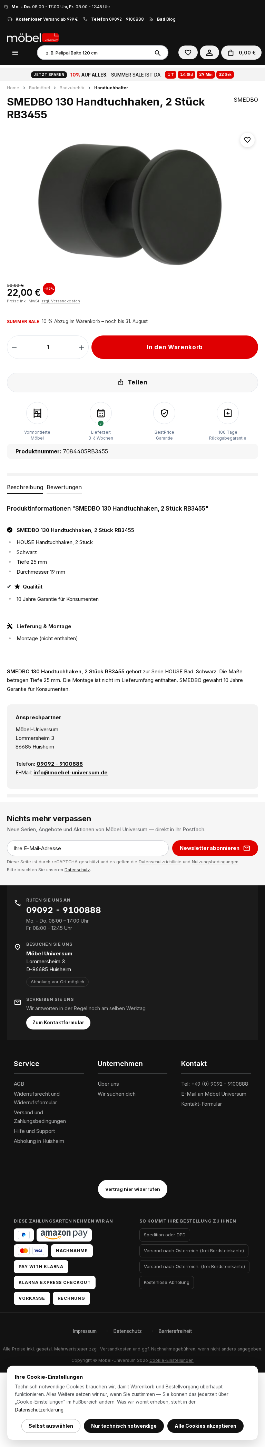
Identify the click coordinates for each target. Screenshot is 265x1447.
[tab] (25, 487)
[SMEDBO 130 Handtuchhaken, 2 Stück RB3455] (132, 203)
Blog (166, 19)
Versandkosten (115, 1348)
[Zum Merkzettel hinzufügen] (247, 140)
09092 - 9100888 (126, 19)
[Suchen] (159, 52)
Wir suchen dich (117, 1094)
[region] (132, 203)
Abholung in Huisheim (39, 1141)
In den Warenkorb (175, 347)
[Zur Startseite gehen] (41, 37)
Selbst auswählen (51, 1426)
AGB (19, 1084)
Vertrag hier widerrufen (132, 1189)
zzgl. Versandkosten (60, 301)
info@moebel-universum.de (70, 772)
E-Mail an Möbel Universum (213, 1094)
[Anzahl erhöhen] (82, 347)
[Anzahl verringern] (14, 347)
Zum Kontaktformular (58, 1022)
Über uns (108, 1084)
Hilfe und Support (34, 1131)
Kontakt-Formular (201, 1104)
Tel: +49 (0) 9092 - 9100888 (214, 1084)
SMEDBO (246, 99)
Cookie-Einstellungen (171, 1360)
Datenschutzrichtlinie (160, 861)
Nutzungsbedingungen (215, 861)
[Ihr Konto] (209, 52)
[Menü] (15, 52)
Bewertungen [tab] (64, 487)
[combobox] (94, 52)
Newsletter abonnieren (209, 848)
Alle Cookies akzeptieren (205, 1426)
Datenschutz (77, 869)
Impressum (85, 1331)
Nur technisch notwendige (124, 1426)
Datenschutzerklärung (39, 1410)
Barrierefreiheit (175, 1331)
